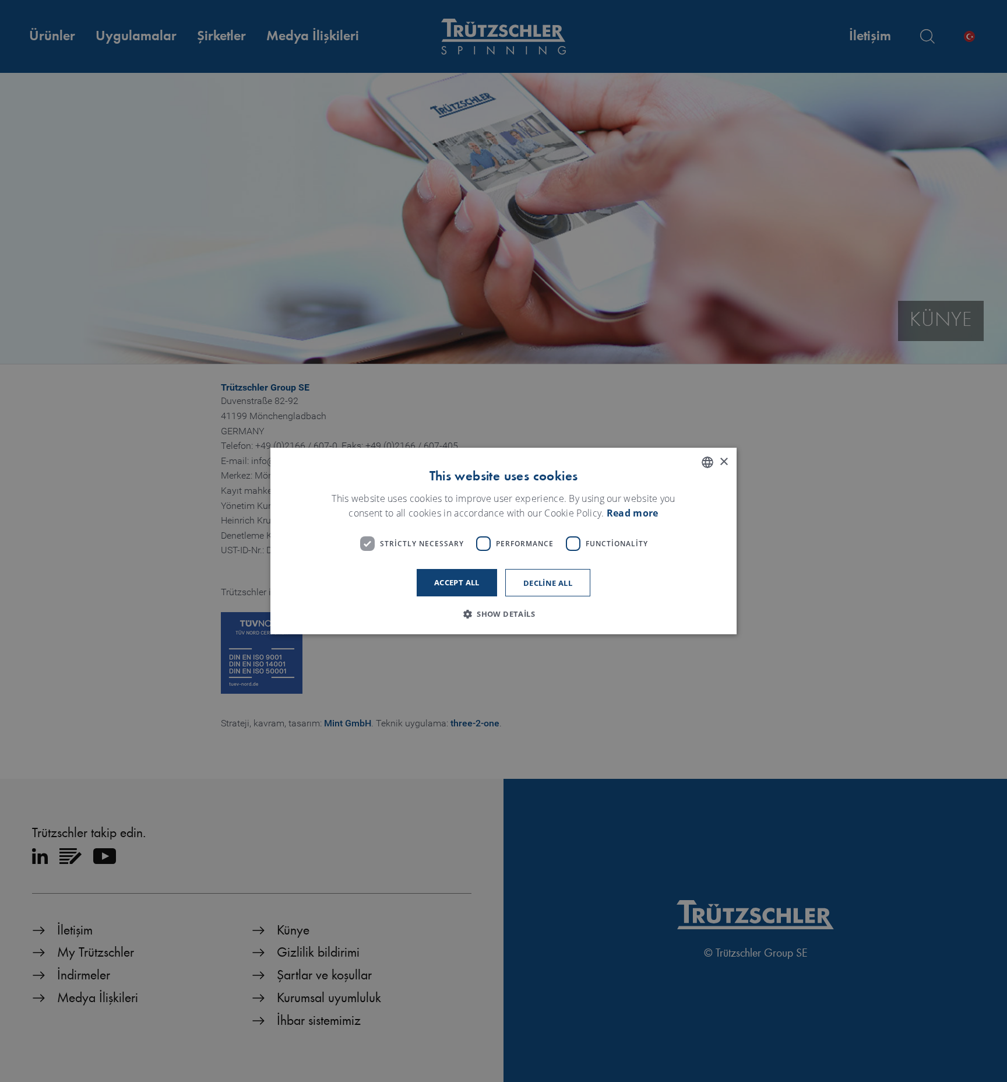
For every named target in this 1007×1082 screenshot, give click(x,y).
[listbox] (707, 462)
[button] (503, 614)
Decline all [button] (547, 583)
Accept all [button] (457, 582)
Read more (633, 513)
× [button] (723, 462)
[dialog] (503, 541)
